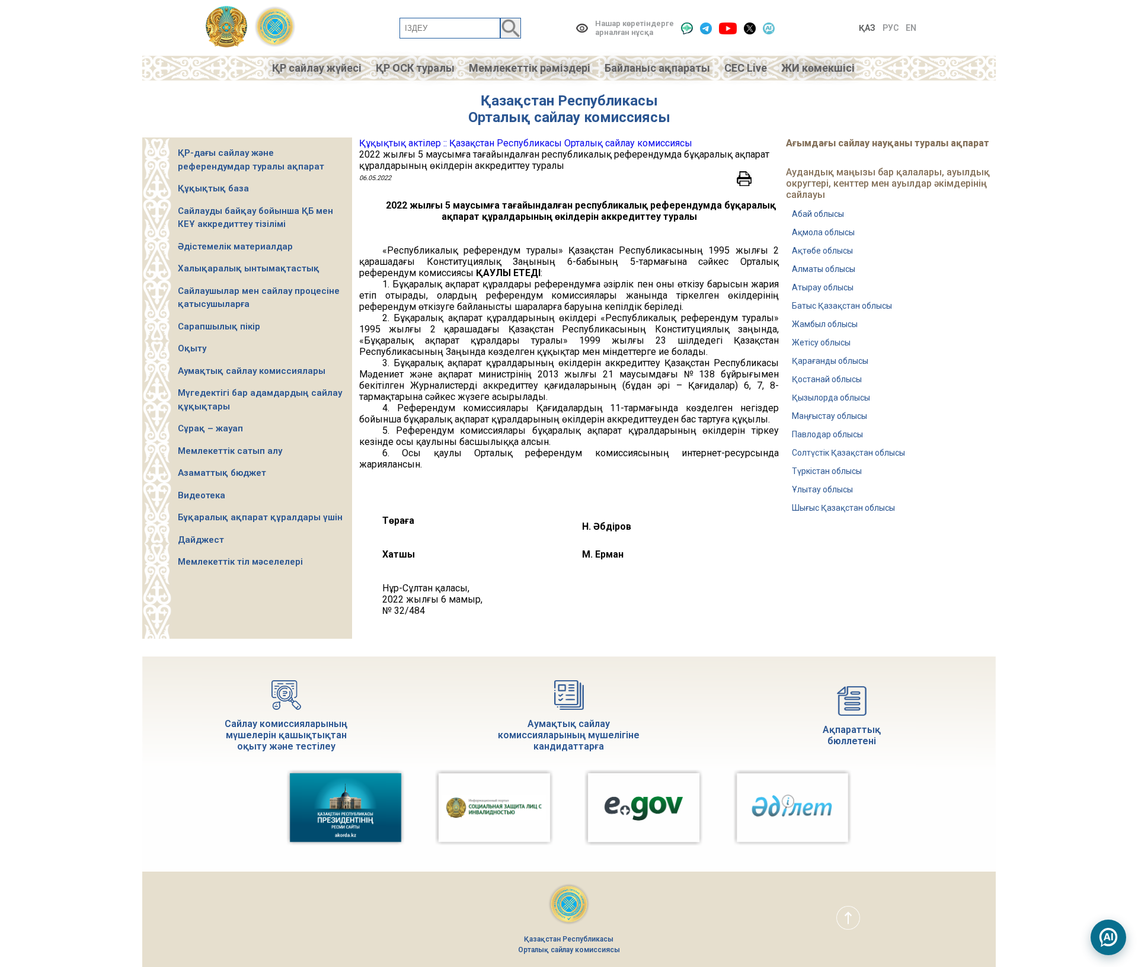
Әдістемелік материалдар (235, 246)
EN (911, 28)
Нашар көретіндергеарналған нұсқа (634, 28)
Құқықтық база (213, 188)
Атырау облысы (822, 287)
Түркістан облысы (827, 471)
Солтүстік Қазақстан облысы (848, 452)
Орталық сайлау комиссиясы (569, 117)
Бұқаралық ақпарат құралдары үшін (260, 517)
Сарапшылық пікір (219, 326)
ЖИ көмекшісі (818, 68)
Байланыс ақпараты (657, 68)
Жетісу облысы (821, 342)
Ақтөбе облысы (822, 250)
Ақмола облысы (823, 232)
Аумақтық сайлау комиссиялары (251, 371)
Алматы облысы (823, 269)
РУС (891, 28)
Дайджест (201, 539)
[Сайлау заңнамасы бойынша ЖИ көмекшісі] (1108, 937)
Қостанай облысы (827, 379)
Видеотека (201, 495)
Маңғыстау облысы (829, 416)
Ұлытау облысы (822, 489)
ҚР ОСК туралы (415, 68)
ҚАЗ (867, 28)
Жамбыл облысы (825, 324)
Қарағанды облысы (830, 361)
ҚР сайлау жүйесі (317, 68)
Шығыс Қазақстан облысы (843, 508)
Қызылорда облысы (831, 397)
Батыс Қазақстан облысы (842, 305)
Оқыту (192, 348)
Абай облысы (818, 214)
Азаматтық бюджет (222, 473)
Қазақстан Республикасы (569, 100)
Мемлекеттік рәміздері (529, 68)
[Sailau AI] (769, 28)
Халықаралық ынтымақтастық (248, 268)
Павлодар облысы (827, 434)
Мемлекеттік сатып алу (230, 451)
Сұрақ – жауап (210, 428)
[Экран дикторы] (687, 28)
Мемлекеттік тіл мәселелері (240, 561)
